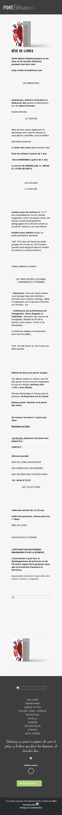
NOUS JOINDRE (27, 783)
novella (32, 718)
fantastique (32, 715)
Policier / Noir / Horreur (32, 711)
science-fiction (32, 707)
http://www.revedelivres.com (27, 70)
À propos (32, 730)
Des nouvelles (33, 726)
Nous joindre (32, 733)
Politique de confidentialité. (31, 807)
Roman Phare (32, 703)
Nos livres (32, 700)
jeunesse (32, 722)
